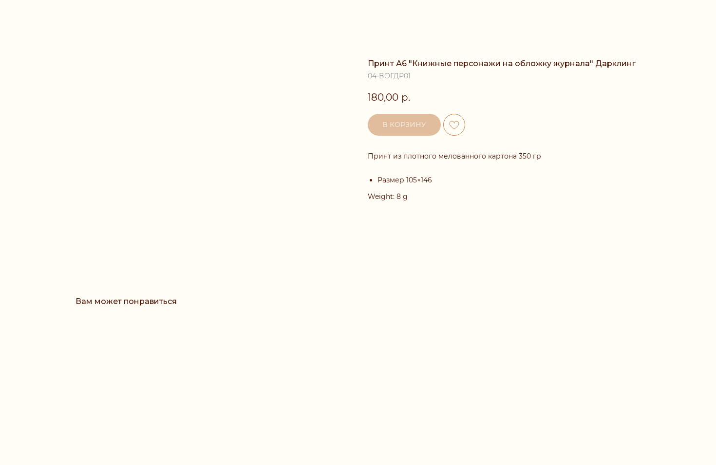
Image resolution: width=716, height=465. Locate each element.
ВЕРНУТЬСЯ (40, 14)
